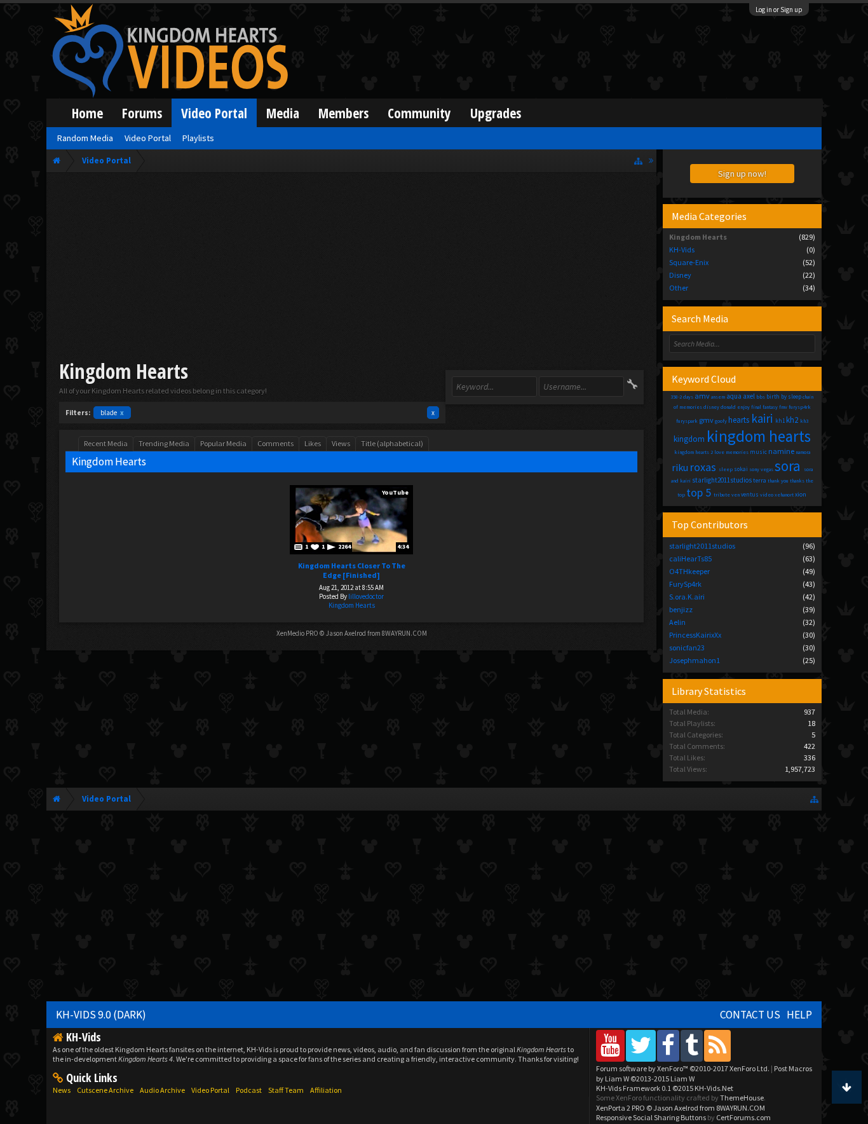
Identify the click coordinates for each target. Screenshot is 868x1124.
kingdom (689, 439)
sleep (726, 469)
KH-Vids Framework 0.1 (664, 1088)
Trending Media (164, 443)
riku (680, 467)
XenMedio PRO (297, 633)
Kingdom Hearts (352, 605)
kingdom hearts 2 (693, 452)
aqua (734, 396)
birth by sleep (783, 396)
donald (728, 407)
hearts (738, 420)
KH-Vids (682, 249)
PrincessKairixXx (695, 635)
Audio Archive (162, 1090)
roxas (703, 467)
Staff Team (286, 1090)
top (681, 494)
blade (112, 412)
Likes (312, 443)
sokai (741, 468)
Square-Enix (689, 262)
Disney (680, 275)
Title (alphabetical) (392, 443)
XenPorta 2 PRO (620, 1108)
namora (803, 452)
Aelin (677, 622)
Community (419, 113)
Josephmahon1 (694, 660)
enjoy (743, 407)
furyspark (687, 421)
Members (343, 113)
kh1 (780, 420)
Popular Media (223, 443)
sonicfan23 (687, 647)
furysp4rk (800, 407)
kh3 (804, 421)
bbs (760, 397)
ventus (750, 494)
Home (87, 113)
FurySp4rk (685, 584)
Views (341, 443)
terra (759, 480)
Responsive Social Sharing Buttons (651, 1117)
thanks (797, 480)
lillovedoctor (366, 596)
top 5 (698, 492)
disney (711, 407)
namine (781, 451)
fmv (783, 407)
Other (678, 287)
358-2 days (681, 397)
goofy (721, 421)
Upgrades (495, 113)
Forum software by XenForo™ (683, 1068)
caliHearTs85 (690, 558)
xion (800, 494)
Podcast (249, 1090)
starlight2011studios (722, 480)
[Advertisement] (352, 268)
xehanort (784, 494)
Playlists (198, 138)
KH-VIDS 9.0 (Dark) (101, 1015)
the (809, 480)
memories (737, 452)
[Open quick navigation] (638, 160)
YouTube (395, 492)
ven (735, 494)
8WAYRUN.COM (404, 633)
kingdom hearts (759, 436)
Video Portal (214, 113)
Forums (142, 113)
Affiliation (326, 1090)
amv (702, 396)
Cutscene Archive (105, 1090)
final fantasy (764, 407)
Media (282, 113)
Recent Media (106, 443)
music (758, 451)
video (766, 494)
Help (799, 1015)
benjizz (681, 609)
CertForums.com (743, 1117)
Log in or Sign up (779, 9)
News (62, 1090)
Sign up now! (742, 173)
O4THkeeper (689, 571)
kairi (762, 418)
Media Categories (709, 216)
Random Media (85, 138)
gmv (706, 420)
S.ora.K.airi (687, 596)
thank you (778, 480)
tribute (722, 494)
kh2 (792, 420)
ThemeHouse (742, 1097)
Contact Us (750, 1015)
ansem (718, 397)
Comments (275, 443)
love (719, 452)
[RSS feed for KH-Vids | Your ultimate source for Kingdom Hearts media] (717, 1045)
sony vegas (761, 469)
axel (749, 396)
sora (788, 465)
